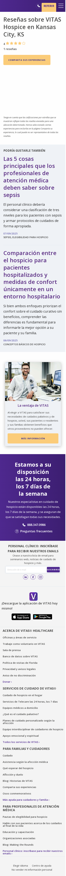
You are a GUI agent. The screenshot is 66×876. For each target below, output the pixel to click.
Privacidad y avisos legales (19, 669)
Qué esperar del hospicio (18, 768)
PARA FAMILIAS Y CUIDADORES (26, 749)
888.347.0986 (36, 525)
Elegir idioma (20, 865)
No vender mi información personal (32, 869)
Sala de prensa (12, 650)
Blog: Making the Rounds (18, 844)
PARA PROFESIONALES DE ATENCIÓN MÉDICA (31, 808)
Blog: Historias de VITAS (17, 780)
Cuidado (8, 755)
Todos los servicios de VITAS (20, 742)
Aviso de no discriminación (19, 675)
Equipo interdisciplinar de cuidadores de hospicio (33, 729)
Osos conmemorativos (17, 793)
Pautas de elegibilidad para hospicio (25, 816)
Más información (33, 438)
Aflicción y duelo (13, 774)
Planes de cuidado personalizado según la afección (28, 722)
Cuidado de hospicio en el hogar (22, 695)
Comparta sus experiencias (27, 59)
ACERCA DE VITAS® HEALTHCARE (28, 631)
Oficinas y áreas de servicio (20, 637)
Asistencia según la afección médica (25, 762)
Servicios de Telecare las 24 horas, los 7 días (30, 701)
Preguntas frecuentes (36, 531)
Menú (60, 6)
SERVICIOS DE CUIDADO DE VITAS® (29, 688)
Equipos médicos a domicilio (20, 707)
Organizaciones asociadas (19, 838)
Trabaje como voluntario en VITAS (24, 643)
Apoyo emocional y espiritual (21, 735)
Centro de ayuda (41, 865)
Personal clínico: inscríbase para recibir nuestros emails (33, 852)
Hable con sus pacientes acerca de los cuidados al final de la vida (32, 824)
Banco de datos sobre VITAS (20, 656)
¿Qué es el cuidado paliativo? (21, 714)
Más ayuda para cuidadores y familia (25, 799)
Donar (6, 681)
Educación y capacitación (18, 832)
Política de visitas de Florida (20, 662)
